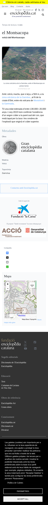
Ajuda (28, 6)
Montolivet (38, 100)
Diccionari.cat (28, 10)
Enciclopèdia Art (8, 403)
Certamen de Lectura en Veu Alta (10, 386)
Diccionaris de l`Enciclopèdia (13, 362)
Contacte (20, 6)
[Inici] (23, 13)
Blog (12, 6)
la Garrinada (8, 104)
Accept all (23, 499)
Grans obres (6, 407)
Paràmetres (23, 491)
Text (3, 381)
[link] (24, 188)
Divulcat (18, 10)
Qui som (5, 6)
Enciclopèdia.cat (8, 422)
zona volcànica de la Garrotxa (16, 97)
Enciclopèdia (6, 366)
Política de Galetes (15, 483)
